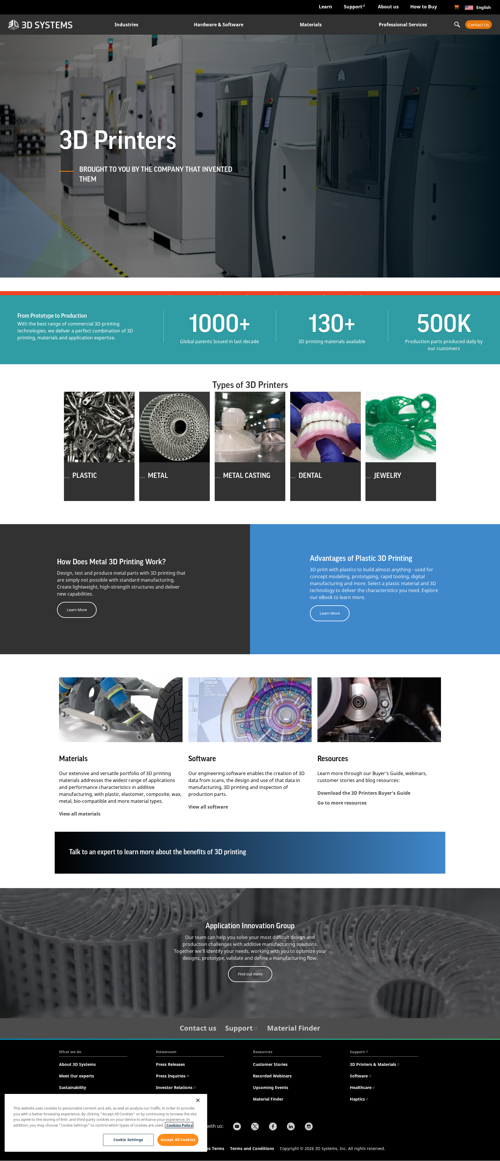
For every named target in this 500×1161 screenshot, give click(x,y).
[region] (106, 1123)
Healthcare (361, 1087)
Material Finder (293, 1028)
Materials (311, 24)
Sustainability (72, 1087)
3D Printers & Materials (373, 1064)
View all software (208, 807)
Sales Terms (212, 1148)
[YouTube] (237, 1127)
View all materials (79, 814)
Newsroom (166, 1051)
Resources (262, 1051)
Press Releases (170, 1064)
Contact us (198, 1028)
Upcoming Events (270, 1087)
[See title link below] (121, 709)
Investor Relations (174, 1087)
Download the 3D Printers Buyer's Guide (363, 793)
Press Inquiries (170, 1076)
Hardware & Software (218, 24)
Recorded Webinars (272, 1076)
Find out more (250, 974)
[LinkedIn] (290, 1127)
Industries (126, 24)
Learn (325, 6)
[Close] (198, 1100)
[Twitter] (255, 1127)
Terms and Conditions (252, 1148)
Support (353, 6)
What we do (70, 1051)
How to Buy (423, 6)
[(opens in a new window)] (456, 7)
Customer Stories (270, 1064)
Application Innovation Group (250, 926)
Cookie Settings (128, 1139)
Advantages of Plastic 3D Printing (361, 558)
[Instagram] (308, 1127)
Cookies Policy (179, 1125)
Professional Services (403, 24)
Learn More (77, 609)
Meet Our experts (76, 1076)
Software (202, 759)
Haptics (357, 1099)
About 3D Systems (77, 1064)
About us (388, 6)
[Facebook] (272, 1127)
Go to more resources (342, 803)
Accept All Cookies (178, 1139)
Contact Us (478, 24)
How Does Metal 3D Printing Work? (111, 562)
